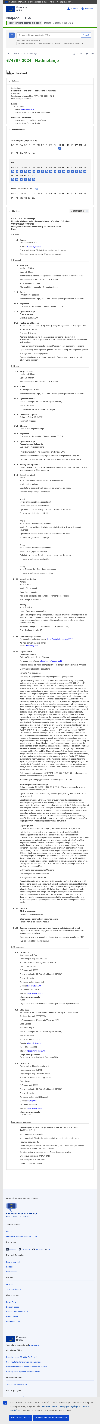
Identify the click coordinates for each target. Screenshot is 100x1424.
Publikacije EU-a (13, 1321)
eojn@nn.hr (32, 1101)
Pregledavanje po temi (72, 43)
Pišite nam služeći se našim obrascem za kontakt (26, 1367)
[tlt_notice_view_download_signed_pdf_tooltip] (59, 148)
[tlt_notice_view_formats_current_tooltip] (86, 211)
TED (8, 54)
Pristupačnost (11, 1272)
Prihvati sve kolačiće (20, 1418)
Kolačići (9, 1267)
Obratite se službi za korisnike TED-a (21, 1236)
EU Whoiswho (12, 1316)
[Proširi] (9, 72)
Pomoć (9, 1232)
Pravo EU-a (11, 1302)
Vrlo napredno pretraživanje (49, 43)
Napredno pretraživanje (26, 43)
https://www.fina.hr (35, 993)
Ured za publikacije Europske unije (21, 1213)
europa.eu (34, 1345)
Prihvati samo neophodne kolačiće (51, 1418)
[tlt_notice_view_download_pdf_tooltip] (12, 171)
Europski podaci (12, 1307)
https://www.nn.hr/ (34, 1108)
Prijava (74, 9)
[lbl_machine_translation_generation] (36, 189)
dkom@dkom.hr (34, 1043)
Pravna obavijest (13, 1262)
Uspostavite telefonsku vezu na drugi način (24, 1362)
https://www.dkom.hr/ (36, 1051)
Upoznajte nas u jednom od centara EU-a (23, 1372)
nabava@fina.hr (27, 109)
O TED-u (10, 1284)
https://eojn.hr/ (32, 645)
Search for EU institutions (16, 1384)
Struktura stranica (13, 1289)
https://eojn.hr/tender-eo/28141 (60, 639)
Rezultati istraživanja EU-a (17, 1312)
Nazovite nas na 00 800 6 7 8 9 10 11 (21, 1357)
